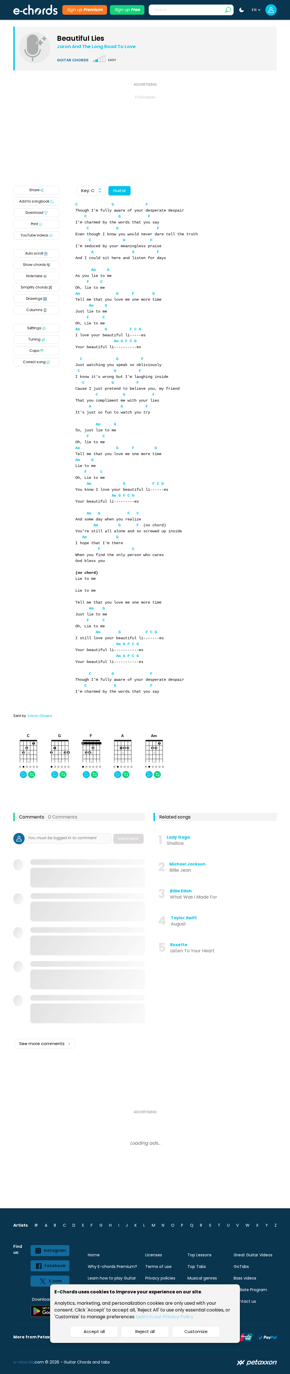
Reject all (145, 1331)
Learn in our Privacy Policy (164, 1316)
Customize (196, 1331)
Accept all (94, 1331)
